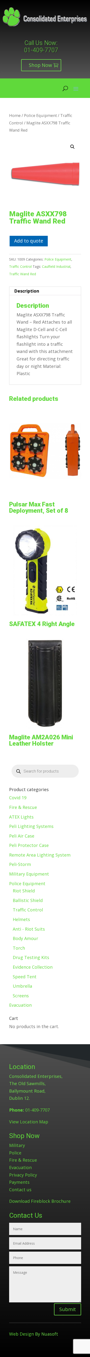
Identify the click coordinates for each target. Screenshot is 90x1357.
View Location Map (28, 1122)
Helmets (21, 919)
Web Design (21, 1334)
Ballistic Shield (28, 900)
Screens (21, 996)
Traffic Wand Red (22, 274)
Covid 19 (17, 797)
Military (17, 1145)
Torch (19, 948)
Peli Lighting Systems (31, 826)
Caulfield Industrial (56, 266)
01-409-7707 (41, 50)
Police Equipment (40, 115)
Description (26, 291)
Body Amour (25, 938)
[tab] (45, 291)
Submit (67, 1309)
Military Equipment (29, 874)
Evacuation (20, 1005)
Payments (19, 1182)
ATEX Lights (21, 817)
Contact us (20, 1189)
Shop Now (40, 65)
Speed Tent (24, 976)
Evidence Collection (33, 967)
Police (15, 1153)
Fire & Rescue (23, 807)
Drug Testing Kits (31, 957)
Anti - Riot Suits (29, 929)
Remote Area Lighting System (40, 855)
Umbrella (22, 986)
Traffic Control (20, 266)
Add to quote (28, 240)
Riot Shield (24, 891)
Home (15, 115)
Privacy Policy (23, 1175)
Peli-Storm (20, 864)
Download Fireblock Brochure (40, 1201)
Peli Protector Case (29, 845)
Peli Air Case (21, 836)
